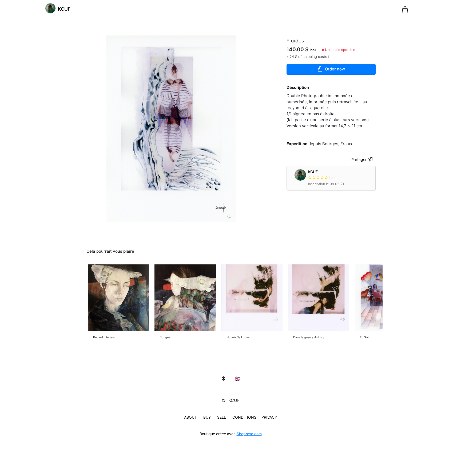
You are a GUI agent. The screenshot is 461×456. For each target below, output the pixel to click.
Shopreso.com (249, 433)
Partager (359, 159)
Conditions (244, 417)
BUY (207, 417)
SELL (221, 417)
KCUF (320, 174)
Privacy (269, 417)
